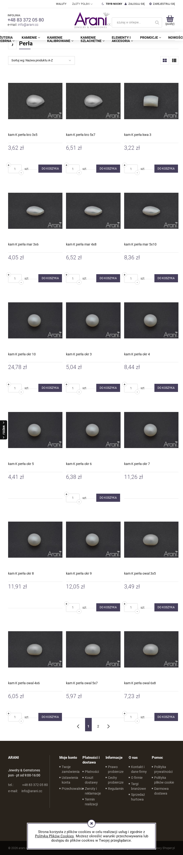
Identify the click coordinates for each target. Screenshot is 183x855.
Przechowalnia (73, 789)
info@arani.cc (28, 25)
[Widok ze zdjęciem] (164, 60)
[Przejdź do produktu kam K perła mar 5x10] (151, 210)
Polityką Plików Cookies (54, 836)
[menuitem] (31, 37)
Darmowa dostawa (161, 791)
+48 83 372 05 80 (26, 20)
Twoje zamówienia (71, 769)
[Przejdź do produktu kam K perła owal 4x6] (35, 649)
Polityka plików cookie (164, 780)
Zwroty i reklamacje (93, 791)
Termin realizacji (91, 801)
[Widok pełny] (174, 60)
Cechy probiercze (115, 780)
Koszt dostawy (91, 780)
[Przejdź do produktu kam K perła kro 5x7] (93, 101)
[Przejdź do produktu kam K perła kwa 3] (151, 101)
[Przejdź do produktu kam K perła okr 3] (93, 320)
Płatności (92, 772)
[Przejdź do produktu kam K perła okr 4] (151, 320)
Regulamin (116, 789)
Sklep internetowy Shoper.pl (156, 848)
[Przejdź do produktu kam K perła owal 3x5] (151, 540)
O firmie (136, 778)
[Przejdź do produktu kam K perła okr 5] (35, 430)
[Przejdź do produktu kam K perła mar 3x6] (35, 210)
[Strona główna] (91, 20)
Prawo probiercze (115, 769)
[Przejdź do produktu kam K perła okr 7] (151, 430)
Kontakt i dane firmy (139, 769)
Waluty (61, 3)
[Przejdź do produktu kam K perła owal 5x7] (93, 649)
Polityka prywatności (163, 769)
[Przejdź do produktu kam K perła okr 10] (35, 320)
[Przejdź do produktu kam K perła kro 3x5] (35, 101)
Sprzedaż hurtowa (138, 797)
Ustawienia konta (70, 780)
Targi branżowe (138, 786)
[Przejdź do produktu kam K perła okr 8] (35, 540)
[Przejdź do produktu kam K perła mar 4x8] (93, 210)
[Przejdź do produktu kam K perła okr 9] (93, 540)
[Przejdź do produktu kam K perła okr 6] (93, 430)
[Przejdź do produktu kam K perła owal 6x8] (151, 649)
